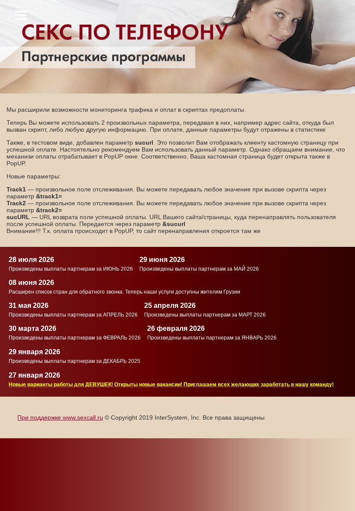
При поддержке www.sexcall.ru (60, 417)
